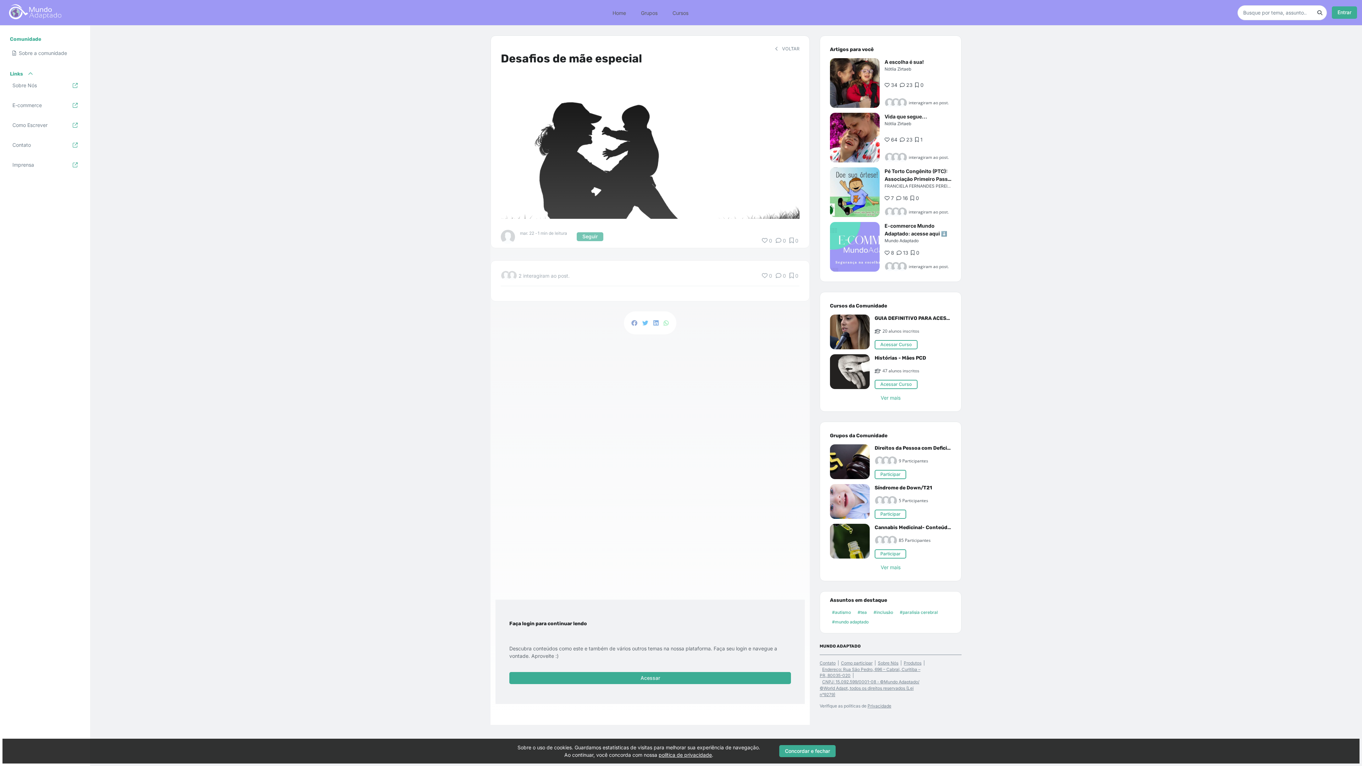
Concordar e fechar (807, 751)
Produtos (912, 663)
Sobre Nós (888, 663)
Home (619, 13)
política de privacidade (685, 755)
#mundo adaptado (850, 622)
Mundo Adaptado (902, 240)
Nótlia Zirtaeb (898, 69)
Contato (828, 663)
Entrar (1344, 12)
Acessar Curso (896, 344)
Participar (890, 474)
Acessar (650, 678)
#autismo (841, 612)
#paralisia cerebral (919, 612)
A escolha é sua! (904, 62)
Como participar (857, 663)
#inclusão (883, 612)
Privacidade (879, 706)
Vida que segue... (906, 116)
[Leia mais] (855, 83)
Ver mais (891, 398)
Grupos (649, 13)
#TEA (862, 612)
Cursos (680, 13)
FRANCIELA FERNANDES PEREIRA (919, 186)
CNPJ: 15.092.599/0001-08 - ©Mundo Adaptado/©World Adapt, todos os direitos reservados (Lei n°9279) (869, 688)
